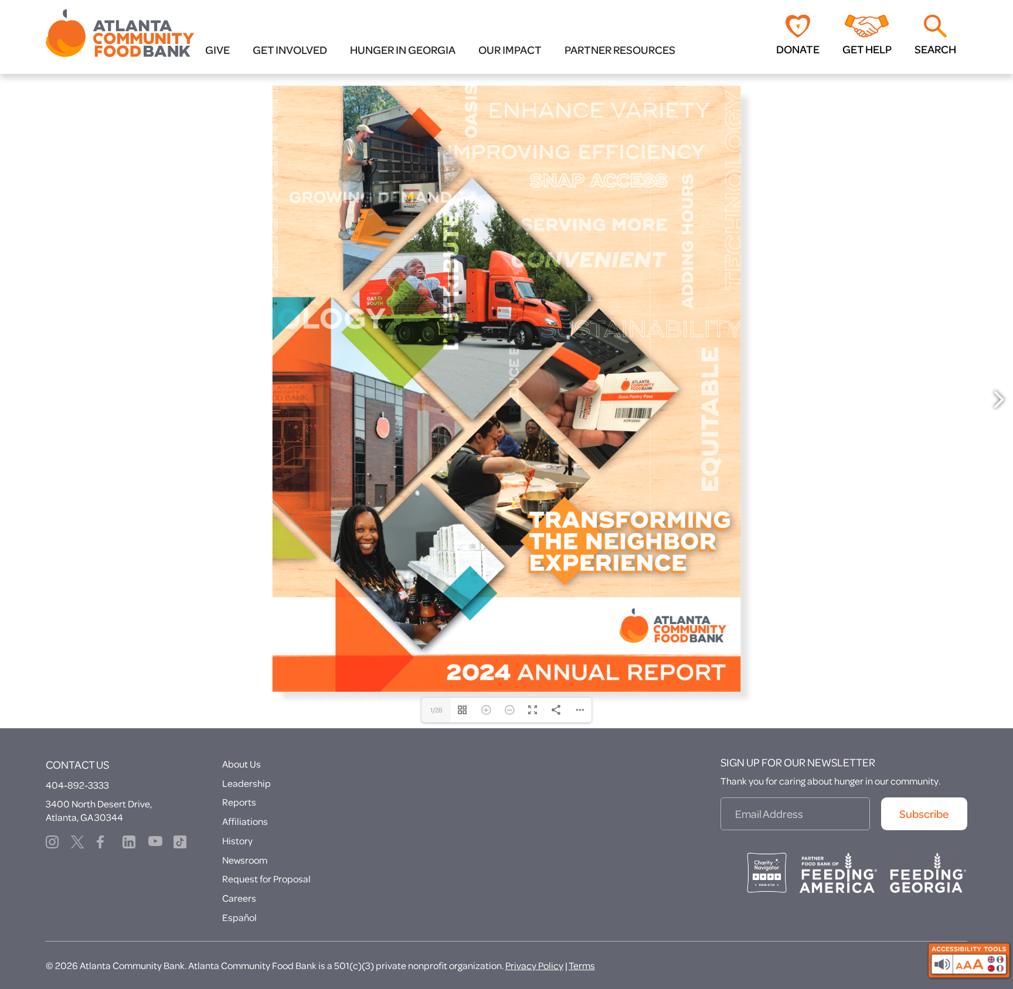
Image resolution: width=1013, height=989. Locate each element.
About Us (241, 797)
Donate (798, 49)
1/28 (436, 743)
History (237, 874)
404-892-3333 (77, 818)
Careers (239, 931)
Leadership (246, 816)
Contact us (77, 798)
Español (239, 950)
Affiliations (245, 854)
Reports (239, 835)
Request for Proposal (266, 912)
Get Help (867, 49)
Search (935, 49)
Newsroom (244, 893)
